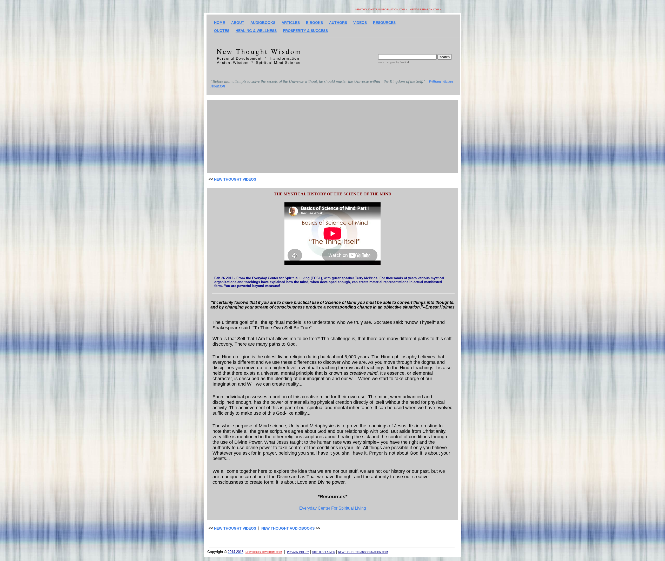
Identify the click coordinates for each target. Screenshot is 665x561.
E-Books (314, 22)
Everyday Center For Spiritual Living (332, 508)
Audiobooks (262, 22)
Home (219, 22)
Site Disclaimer (323, 552)
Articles (291, 22)
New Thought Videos (235, 179)
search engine (386, 62)
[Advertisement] (332, 136)
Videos (360, 22)
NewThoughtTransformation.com (363, 552)
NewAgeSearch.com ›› (425, 9)
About (237, 22)
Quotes (221, 31)
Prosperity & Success (305, 31)
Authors (338, 22)
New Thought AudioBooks (288, 528)
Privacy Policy (298, 552)
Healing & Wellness (256, 31)
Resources (384, 22)
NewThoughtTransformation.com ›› (381, 9)
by (402, 62)
